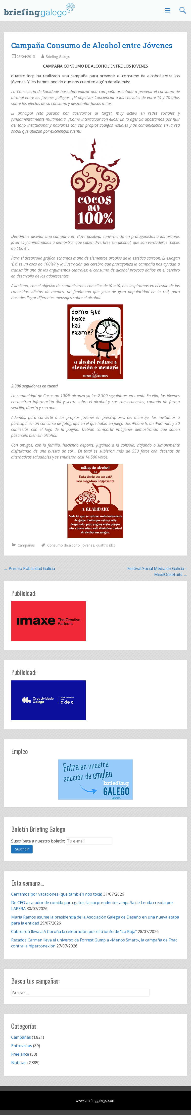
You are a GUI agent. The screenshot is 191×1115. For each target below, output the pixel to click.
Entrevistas (21, 1045)
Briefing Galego (58, 56)
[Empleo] (95, 779)
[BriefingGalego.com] (39, 9)
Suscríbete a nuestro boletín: (38, 841)
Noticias (18, 1062)
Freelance (20, 1054)
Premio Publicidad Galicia (29, 568)
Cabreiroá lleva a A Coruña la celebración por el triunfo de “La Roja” (74, 931)
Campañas (26, 545)
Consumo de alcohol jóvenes (70, 545)
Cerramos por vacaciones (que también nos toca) (56, 894)
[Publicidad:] (48, 640)
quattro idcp (106, 545)
